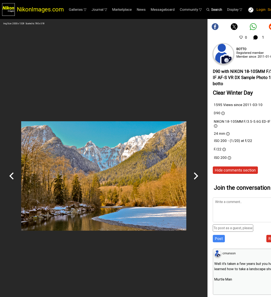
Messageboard (163, 9)
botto (241, 49)
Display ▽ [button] (234, 9)
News (141, 9)
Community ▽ (191, 9)
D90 (217, 113)
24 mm (219, 133)
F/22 (217, 149)
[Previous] (11, 181)
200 (224, 157)
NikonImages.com (40, 9)
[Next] (195, 181)
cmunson (229, 253)
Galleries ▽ (77, 9)
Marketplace (122, 9)
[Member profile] (223, 53)
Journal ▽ (99, 9)
